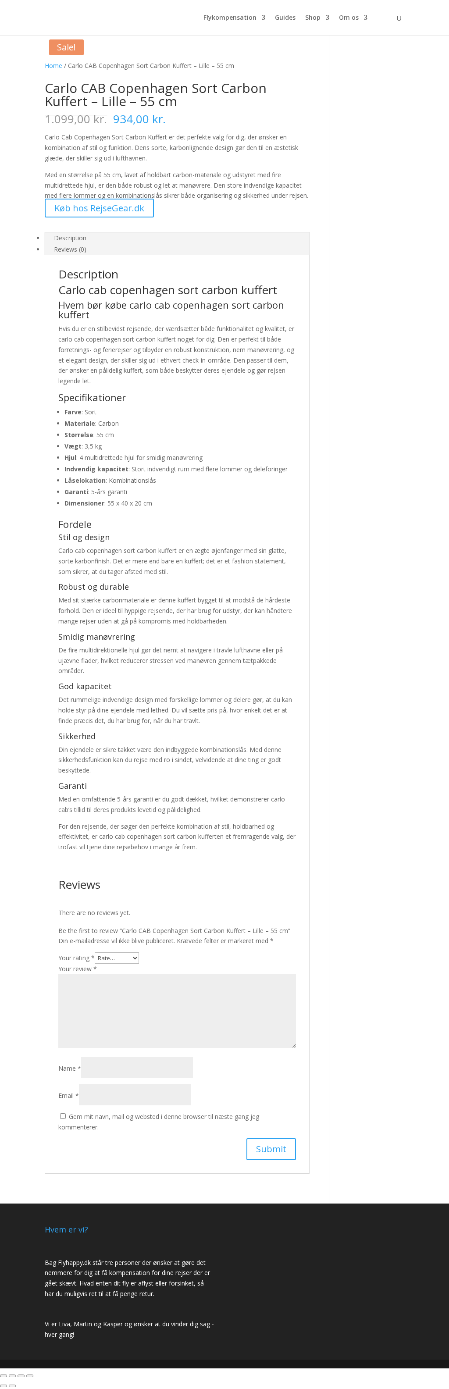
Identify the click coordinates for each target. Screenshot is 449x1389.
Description (70, 238)
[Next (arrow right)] (12, 1386)
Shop (313, 17)
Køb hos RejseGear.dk (99, 208)
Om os (349, 17)
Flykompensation (230, 17)
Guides (285, 17)
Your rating (76, 958)
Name (69, 1068)
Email (68, 1095)
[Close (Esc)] (3, 1376)
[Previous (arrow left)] (3, 1386)
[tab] (177, 238)
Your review (77, 969)
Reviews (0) (70, 249)
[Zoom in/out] (29, 1376)
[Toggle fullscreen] (21, 1376)
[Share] (12, 1376)
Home (53, 65)
